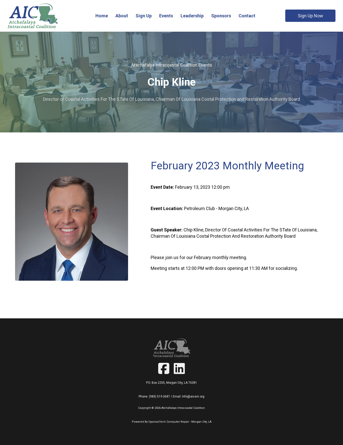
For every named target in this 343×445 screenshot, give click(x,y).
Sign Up (144, 15)
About (122, 15)
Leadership (192, 15)
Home (101, 15)
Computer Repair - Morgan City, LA (188, 421)
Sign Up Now (310, 15)
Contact (247, 15)
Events (166, 15)
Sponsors (221, 15)
